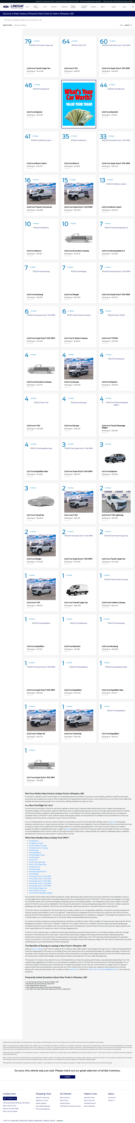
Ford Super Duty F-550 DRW (40, 886)
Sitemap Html (38, 1120)
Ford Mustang (34, 869)
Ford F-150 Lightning (37, 862)
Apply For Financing (42, 1097)
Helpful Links (90, 1094)
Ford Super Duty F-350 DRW (40, 879)
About (111, 1094)
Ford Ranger (34, 874)
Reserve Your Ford (42, 1100)
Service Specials (89, 1106)
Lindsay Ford (6, 1120)
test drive (73, 969)
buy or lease (37, 949)
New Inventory (65, 1097)
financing (112, 822)
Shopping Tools (43, 1094)
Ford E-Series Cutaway (38, 846)
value (68, 829)
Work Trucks (64, 1100)
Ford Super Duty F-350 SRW (40, 881)
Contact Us (11, 1098)
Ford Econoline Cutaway (38, 848)
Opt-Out (52, 1120)
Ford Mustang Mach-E (37, 872)
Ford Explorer (34, 857)
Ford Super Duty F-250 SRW (40, 876)
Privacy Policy (15, 1120)
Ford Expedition (35, 853)
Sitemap (30, 1120)
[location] (81, 1)
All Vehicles (65, 1094)
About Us (111, 1100)
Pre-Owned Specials (43, 1109)
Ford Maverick (34, 867)
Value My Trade (89, 1097)
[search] (133, 7)
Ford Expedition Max (37, 855)
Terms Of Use (23, 1120)
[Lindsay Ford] (13, 7)
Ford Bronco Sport (36, 843)
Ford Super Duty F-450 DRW (40, 883)
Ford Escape (34, 850)
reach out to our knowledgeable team (103, 969)
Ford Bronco (34, 841)
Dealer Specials (41, 1103)
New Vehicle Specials (43, 1106)
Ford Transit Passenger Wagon (41, 893)
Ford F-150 (33, 860)
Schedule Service (90, 1103)
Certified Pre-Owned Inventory (70, 1106)
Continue (67, 1077)
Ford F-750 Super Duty (38, 864)
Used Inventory (65, 1103)
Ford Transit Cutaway (37, 890)
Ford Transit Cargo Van (38, 888)
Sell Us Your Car (89, 1100)
